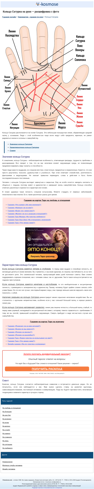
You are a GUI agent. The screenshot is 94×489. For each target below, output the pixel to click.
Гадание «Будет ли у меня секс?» (21, 211)
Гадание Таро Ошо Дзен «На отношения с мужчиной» (29, 220)
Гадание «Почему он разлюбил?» (21, 335)
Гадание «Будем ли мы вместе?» (21, 329)
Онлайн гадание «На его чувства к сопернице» (27, 344)
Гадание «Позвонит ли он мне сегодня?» (24, 326)
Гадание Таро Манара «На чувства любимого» (27, 217)
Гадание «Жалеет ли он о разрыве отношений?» (27, 214)
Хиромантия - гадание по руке (30, 17)
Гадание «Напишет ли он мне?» (20, 208)
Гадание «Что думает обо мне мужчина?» (24, 205)
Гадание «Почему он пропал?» (20, 332)
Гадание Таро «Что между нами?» (21, 223)
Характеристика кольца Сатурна (24, 147)
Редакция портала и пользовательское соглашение (47, 487)
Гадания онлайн (9, 17)
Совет (12, 151)
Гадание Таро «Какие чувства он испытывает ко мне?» (30, 338)
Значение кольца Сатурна (21, 144)
